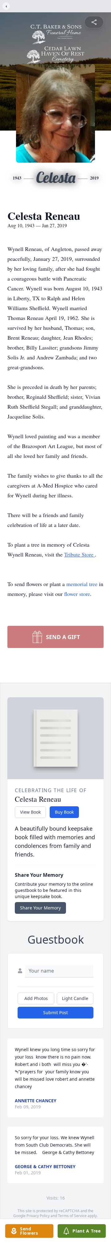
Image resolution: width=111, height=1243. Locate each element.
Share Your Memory (40, 908)
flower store (77, 593)
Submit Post (55, 1012)
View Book (30, 812)
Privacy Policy (38, 1215)
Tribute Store (79, 554)
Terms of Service (72, 1215)
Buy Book (64, 812)
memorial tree (81, 584)
